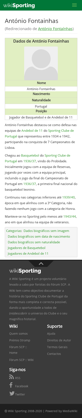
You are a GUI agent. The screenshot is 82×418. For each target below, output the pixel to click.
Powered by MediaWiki (61, 411)
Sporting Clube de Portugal (44, 296)
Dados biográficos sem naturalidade (34, 242)
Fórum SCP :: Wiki (21, 360)
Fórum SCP (58, 284)
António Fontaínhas (55, 28)
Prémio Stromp (19, 340)
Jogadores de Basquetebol (26, 248)
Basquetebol (30, 155)
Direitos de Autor (59, 340)
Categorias (13, 231)
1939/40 (68, 197)
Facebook (21, 386)
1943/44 (69, 216)
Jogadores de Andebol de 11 (28, 253)
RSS (17, 378)
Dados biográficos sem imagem (46, 231)
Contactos (54, 354)
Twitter (19, 394)
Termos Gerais (57, 347)
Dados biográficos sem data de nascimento (39, 236)
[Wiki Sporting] (19, 5)
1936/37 (29, 161)
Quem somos (18, 333)
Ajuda (51, 333)
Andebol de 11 (32, 130)
